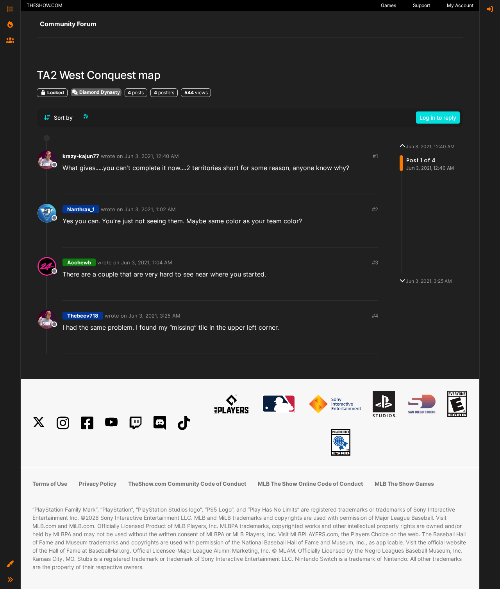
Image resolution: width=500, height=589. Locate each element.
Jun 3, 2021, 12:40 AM (152, 156)
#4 (375, 315)
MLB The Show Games (404, 483)
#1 (375, 156)
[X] (38, 423)
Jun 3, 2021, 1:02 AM (150, 209)
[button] (10, 564)
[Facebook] (87, 423)
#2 (375, 209)
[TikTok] (184, 423)
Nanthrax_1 (81, 209)
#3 (375, 262)
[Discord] (160, 423)
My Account (460, 5)
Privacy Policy (97, 483)
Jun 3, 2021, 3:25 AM (154, 315)
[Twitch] (135, 423)
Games (388, 5)
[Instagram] (63, 423)
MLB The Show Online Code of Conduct (310, 483)
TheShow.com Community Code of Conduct (187, 483)
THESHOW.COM (44, 5)
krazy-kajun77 (80, 156)
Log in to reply (438, 117)
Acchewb (79, 262)
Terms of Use (49, 483)
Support (421, 5)
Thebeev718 (82, 315)
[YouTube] (111, 423)
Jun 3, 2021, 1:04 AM (146, 262)
